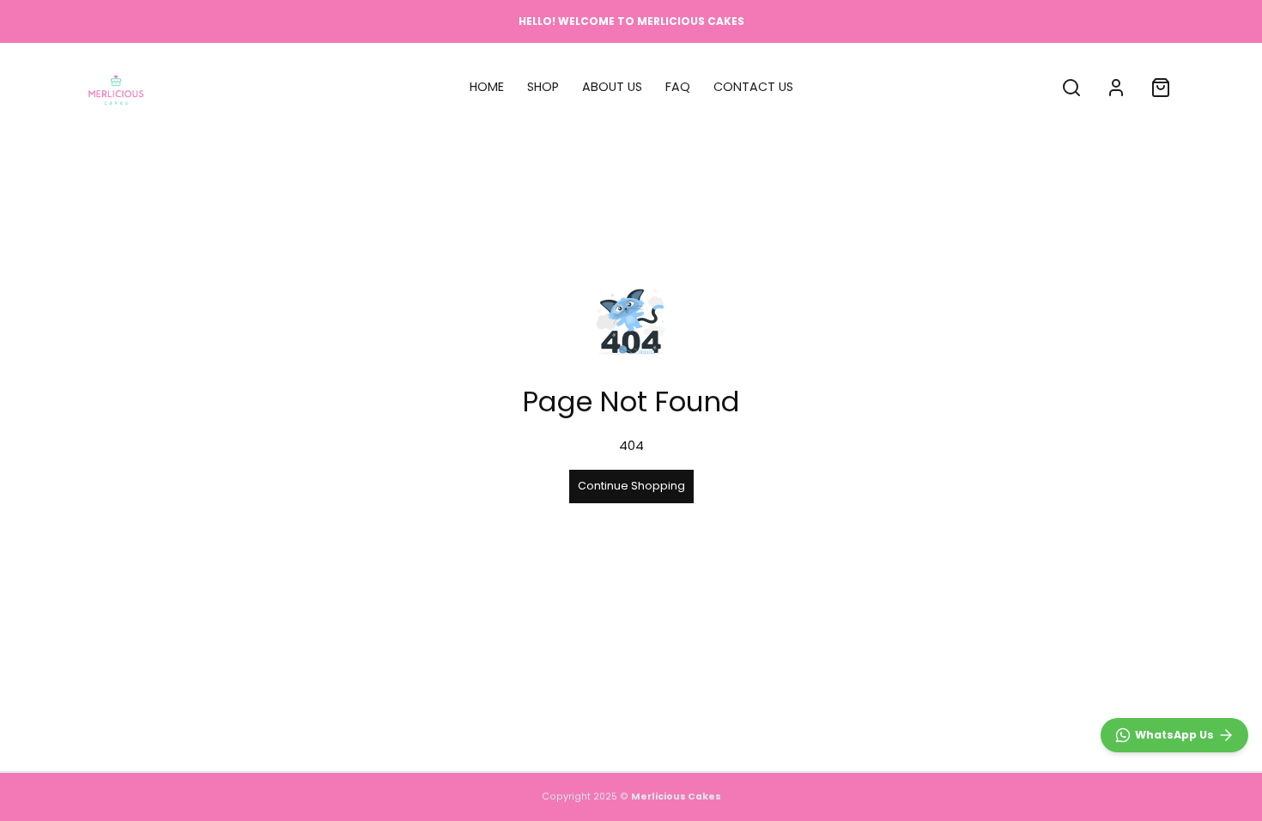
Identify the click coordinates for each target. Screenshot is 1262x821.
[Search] (1071, 87)
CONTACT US (753, 86)
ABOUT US (612, 86)
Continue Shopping (631, 485)
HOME (487, 86)
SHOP (543, 86)
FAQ (677, 86)
